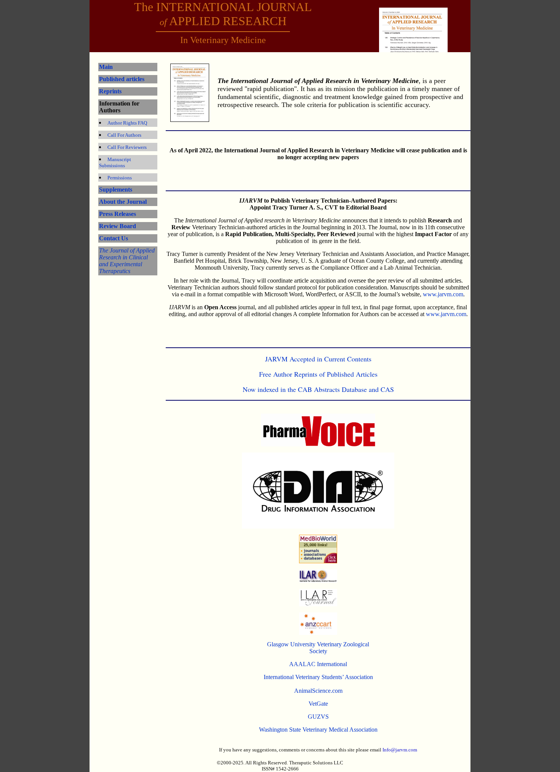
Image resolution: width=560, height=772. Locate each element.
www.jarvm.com (443, 294)
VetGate (318, 703)
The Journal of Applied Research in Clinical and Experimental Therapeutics (127, 260)
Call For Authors (124, 135)
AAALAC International (318, 664)
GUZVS (318, 716)
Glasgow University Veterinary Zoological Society (318, 647)
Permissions (119, 178)
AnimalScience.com (318, 690)
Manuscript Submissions (115, 162)
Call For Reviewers (127, 147)
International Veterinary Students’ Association (318, 677)
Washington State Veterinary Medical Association (318, 729)
